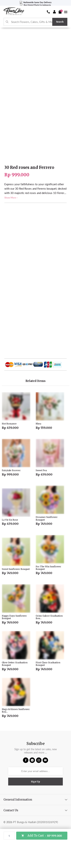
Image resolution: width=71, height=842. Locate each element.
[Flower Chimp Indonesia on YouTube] (32, 760)
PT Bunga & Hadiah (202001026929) (35, 822)
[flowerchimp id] (14, 11)
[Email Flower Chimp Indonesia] (45, 760)
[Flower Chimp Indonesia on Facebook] (25, 760)
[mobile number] (48, 12)
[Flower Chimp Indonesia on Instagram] (39, 760)
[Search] (7, 21)
